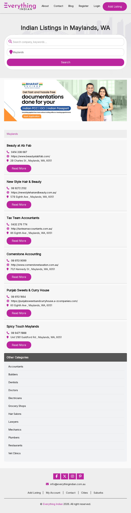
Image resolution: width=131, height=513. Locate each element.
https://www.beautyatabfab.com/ (30, 156)
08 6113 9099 (18, 260)
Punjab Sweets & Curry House (28, 290)
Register (84, 6)
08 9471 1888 (18, 333)
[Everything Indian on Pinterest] (80, 476)
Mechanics (14, 429)
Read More (19, 168)
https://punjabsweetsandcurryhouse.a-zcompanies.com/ (44, 301)
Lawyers (13, 421)
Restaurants (15, 445)
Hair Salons (14, 413)
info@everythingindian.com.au (67, 484)
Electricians (15, 398)
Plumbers (13, 437)
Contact (58, 6)
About (45, 6)
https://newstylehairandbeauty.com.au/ (33, 192)
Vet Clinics (14, 453)
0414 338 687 (18, 152)
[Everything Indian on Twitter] (64, 476)
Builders (13, 374)
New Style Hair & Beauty (24, 181)
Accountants (15, 366)
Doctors (13, 390)
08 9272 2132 (18, 188)
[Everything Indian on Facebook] (57, 476)
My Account (53, 492)
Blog (71, 6)
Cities (84, 492)
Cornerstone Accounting (24, 254)
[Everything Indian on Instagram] (72, 476)
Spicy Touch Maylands (23, 326)
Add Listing (115, 6)
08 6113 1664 (18, 296)
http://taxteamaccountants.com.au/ (31, 228)
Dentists (13, 382)
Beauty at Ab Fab (19, 145)
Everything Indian (53, 504)
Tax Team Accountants (23, 218)
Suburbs (98, 492)
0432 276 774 (18, 224)
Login (97, 6)
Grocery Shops (17, 406)
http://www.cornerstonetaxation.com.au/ (34, 264)
